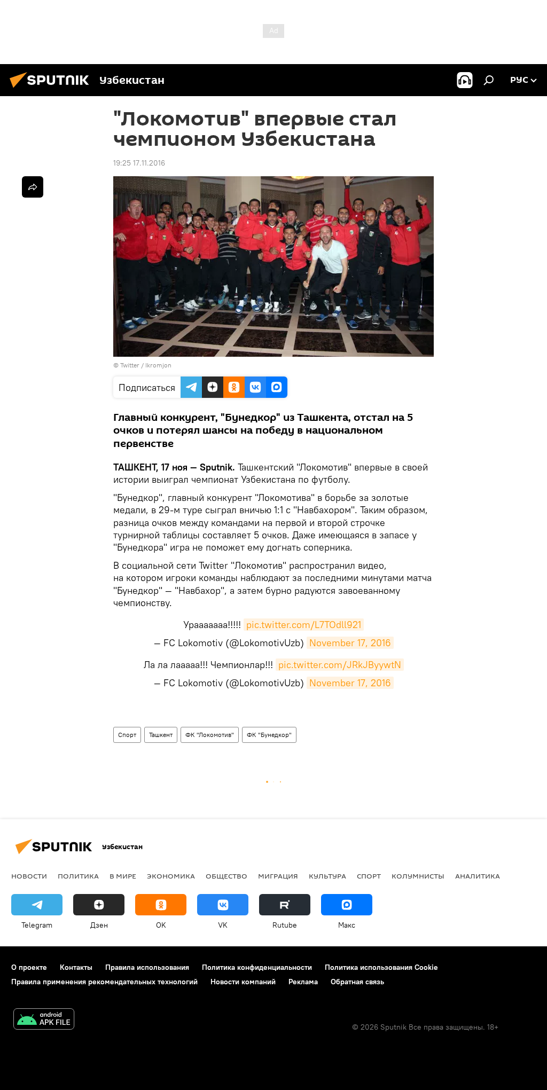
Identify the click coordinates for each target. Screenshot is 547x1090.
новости (29, 876)
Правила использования (147, 967)
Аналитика (477, 876)
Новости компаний (243, 981)
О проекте (29, 967)
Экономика (171, 876)
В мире (123, 876)
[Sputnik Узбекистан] (52, 89)
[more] (32, 187)
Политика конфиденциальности (257, 967)
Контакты (76, 967)
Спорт (127, 735)
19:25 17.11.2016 (139, 163)
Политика (78, 876)
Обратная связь (357, 981)
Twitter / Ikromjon (145, 365)
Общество (226, 876)
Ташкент (161, 735)
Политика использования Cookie (381, 967)
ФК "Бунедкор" (269, 735)
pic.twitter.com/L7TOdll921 (303, 624)
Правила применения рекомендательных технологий (104, 981)
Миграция (278, 876)
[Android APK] (43, 1020)
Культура (327, 876)
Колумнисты (418, 876)
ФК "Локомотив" (209, 735)
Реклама (303, 981)
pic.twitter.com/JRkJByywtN (339, 664)
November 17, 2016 (350, 643)
